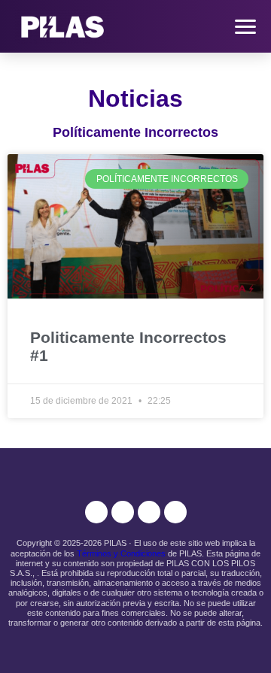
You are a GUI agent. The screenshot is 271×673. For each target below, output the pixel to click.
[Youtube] (149, 512)
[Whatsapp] (175, 512)
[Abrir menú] (245, 27)
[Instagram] (96, 512)
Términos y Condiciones (121, 553)
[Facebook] (122, 512)
